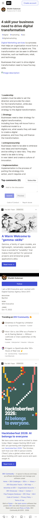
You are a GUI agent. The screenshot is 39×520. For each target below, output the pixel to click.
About (21, 491)
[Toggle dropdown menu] (36, 209)
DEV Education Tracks (14, 484)
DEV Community (21, 317)
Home (5, 481)
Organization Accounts (26, 488)
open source (22, 503)
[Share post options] (36, 517)
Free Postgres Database (12, 494)
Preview (21, 196)
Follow (19, 284)
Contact (28, 491)
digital (5, 35)
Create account (30, 3)
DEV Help (27, 484)
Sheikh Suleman (13, 9)
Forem (10, 503)
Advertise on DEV (10, 488)
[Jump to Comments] (14, 517)
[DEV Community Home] (8, 3)
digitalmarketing (9, 38)
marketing (14, 35)
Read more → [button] (8, 264)
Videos (32, 481)
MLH (33, 494)
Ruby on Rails (25, 508)
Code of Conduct (13, 202)
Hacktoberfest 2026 (13, 448)
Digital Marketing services (13, 43)
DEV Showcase (11, 491)
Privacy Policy (26, 497)
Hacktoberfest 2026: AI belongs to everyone (17, 435)
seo (23, 35)
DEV (10, 506)
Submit (9, 196)
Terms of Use (19, 500)
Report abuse (27, 202)
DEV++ (25, 481)
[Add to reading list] (23, 517)
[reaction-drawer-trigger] (5, 517)
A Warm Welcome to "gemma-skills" (16, 238)
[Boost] (30, 517)
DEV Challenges (15, 481)
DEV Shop (26, 494)
